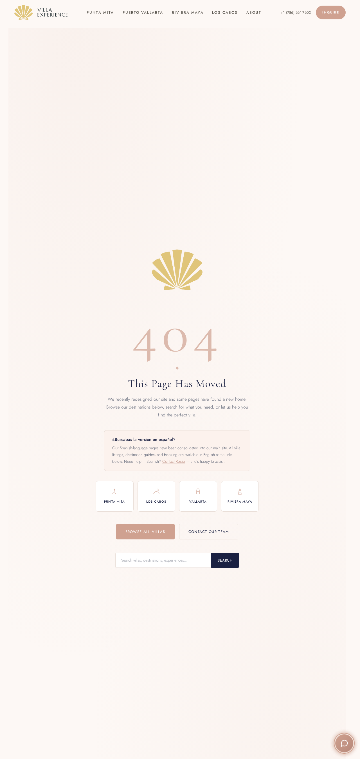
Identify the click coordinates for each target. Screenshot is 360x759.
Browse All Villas (145, 531)
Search (225, 560)
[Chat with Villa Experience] (344, 743)
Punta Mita (100, 12)
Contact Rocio (173, 461)
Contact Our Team (208, 531)
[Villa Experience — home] (40, 12)
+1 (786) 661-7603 (296, 12)
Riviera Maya (188, 12)
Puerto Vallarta (143, 12)
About (253, 12)
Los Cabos (225, 12)
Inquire (330, 12)
